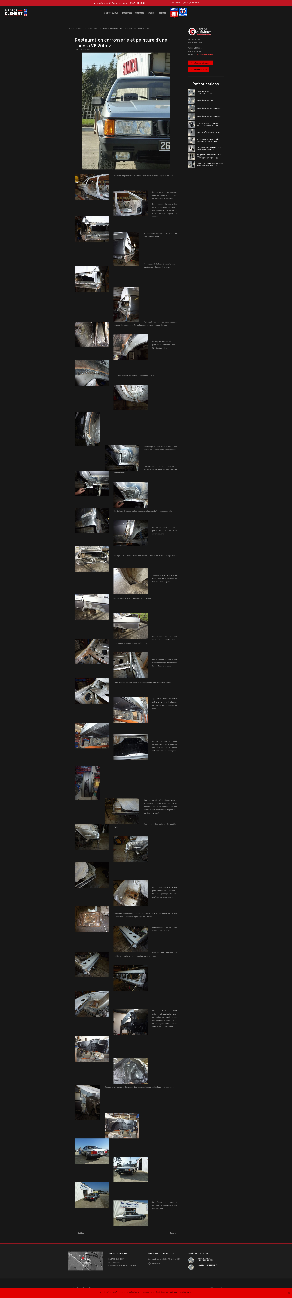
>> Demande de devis (199, 70)
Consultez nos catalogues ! (201, 63)
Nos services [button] (127, 12)
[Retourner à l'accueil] (16, 12)
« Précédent (79, 1233)
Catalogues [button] (139, 12)
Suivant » (173, 1233)
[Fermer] (289, 1293)
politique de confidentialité (181, 1292)
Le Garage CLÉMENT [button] (111, 12)
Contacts (162, 12)
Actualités (152, 12)
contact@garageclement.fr (204, 54)
